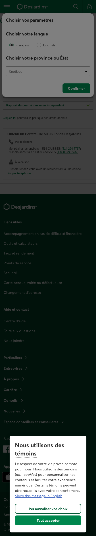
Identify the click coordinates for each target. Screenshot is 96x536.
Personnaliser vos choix (48, 509)
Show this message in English (38, 496)
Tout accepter (48, 520)
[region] (48, 484)
